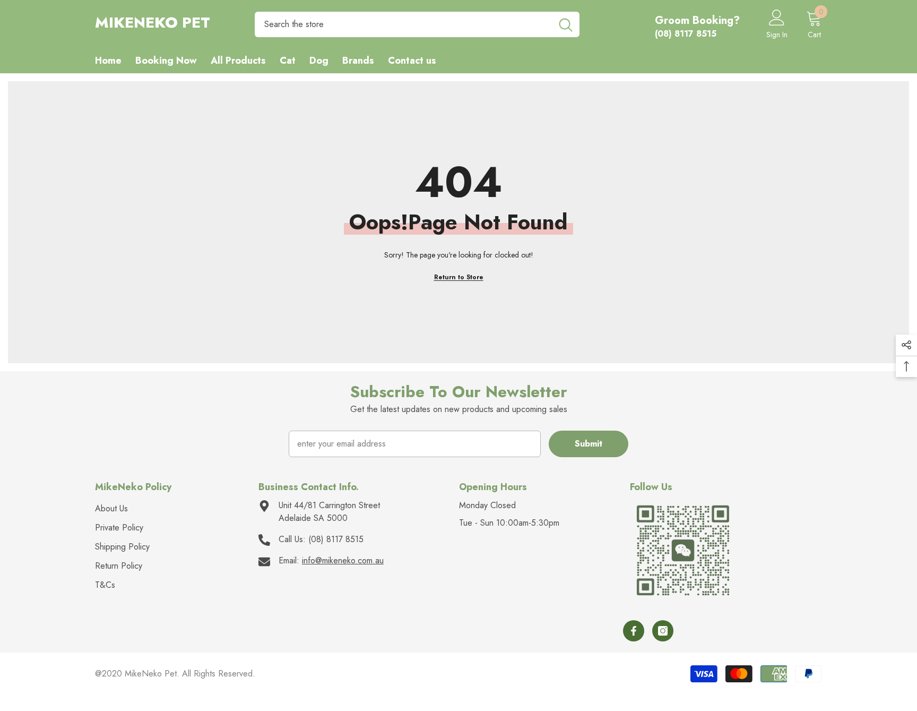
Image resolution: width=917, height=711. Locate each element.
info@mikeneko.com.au (343, 560)
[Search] (417, 24)
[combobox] (403, 24)
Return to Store (458, 277)
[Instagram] (662, 630)
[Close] (202, 650)
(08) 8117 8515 (336, 539)
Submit (588, 444)
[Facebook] (633, 630)
